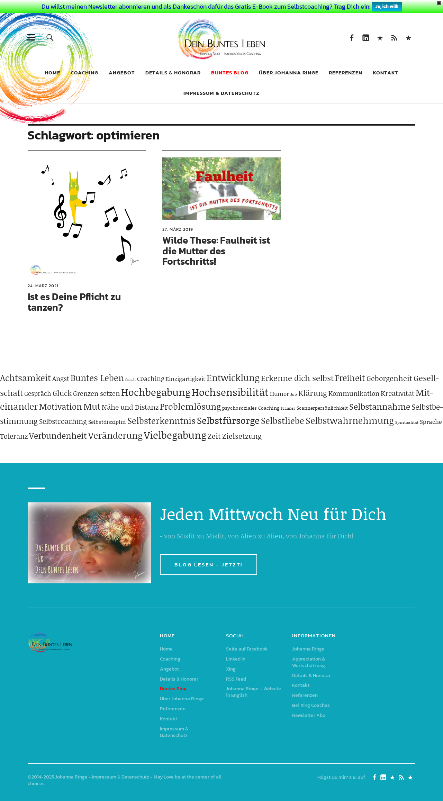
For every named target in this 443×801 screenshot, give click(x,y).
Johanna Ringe (308, 649)
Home (52, 72)
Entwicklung (233, 377)
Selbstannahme (379, 406)
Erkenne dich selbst (297, 377)
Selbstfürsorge (228, 420)
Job (293, 394)
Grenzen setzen (96, 393)
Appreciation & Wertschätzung (308, 662)
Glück (62, 393)
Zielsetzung (242, 436)
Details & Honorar (173, 72)
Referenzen (345, 72)
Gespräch (37, 393)
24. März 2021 (43, 286)
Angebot (122, 72)
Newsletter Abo (308, 715)
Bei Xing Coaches (311, 705)
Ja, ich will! (387, 6)
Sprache (431, 421)
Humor (279, 393)
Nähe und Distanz (130, 407)
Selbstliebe (282, 421)
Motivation (60, 406)
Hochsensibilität (230, 392)
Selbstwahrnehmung (350, 420)
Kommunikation (353, 393)
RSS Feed (394, 37)
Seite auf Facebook (351, 37)
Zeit (214, 436)
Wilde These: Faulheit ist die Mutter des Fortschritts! (216, 251)
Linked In (365, 37)
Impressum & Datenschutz (221, 93)
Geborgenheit (389, 378)
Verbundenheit (58, 435)
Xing (380, 37)
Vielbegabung (175, 435)
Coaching (84, 72)
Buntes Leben (97, 378)
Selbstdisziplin (107, 422)
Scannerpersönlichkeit (322, 407)
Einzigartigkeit (185, 378)
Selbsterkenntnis (161, 421)
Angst (60, 378)
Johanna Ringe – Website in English (408, 37)
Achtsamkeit (25, 378)
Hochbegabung (155, 392)
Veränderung (115, 435)
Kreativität (397, 393)
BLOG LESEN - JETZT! (208, 564)
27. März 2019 (177, 229)
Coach (130, 379)
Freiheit (350, 377)
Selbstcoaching (63, 421)
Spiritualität (406, 422)
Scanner (288, 408)
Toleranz (14, 436)
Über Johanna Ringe (288, 72)
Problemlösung (190, 406)
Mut (91, 406)
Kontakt (385, 72)
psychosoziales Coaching (250, 407)
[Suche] (50, 37)
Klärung (312, 393)
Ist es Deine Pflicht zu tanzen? (74, 302)
